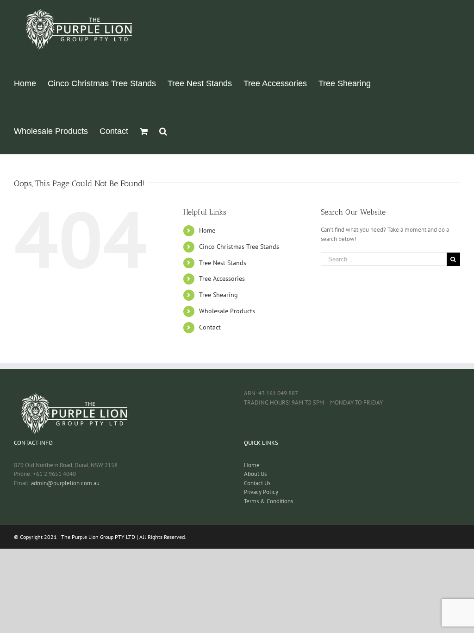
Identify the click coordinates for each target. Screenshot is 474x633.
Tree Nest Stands (222, 263)
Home (207, 230)
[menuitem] (25, 83)
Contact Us (257, 483)
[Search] (163, 130)
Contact (210, 327)
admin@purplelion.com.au (65, 483)
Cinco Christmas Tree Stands (239, 246)
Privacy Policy (261, 492)
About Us (255, 474)
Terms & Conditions (268, 501)
